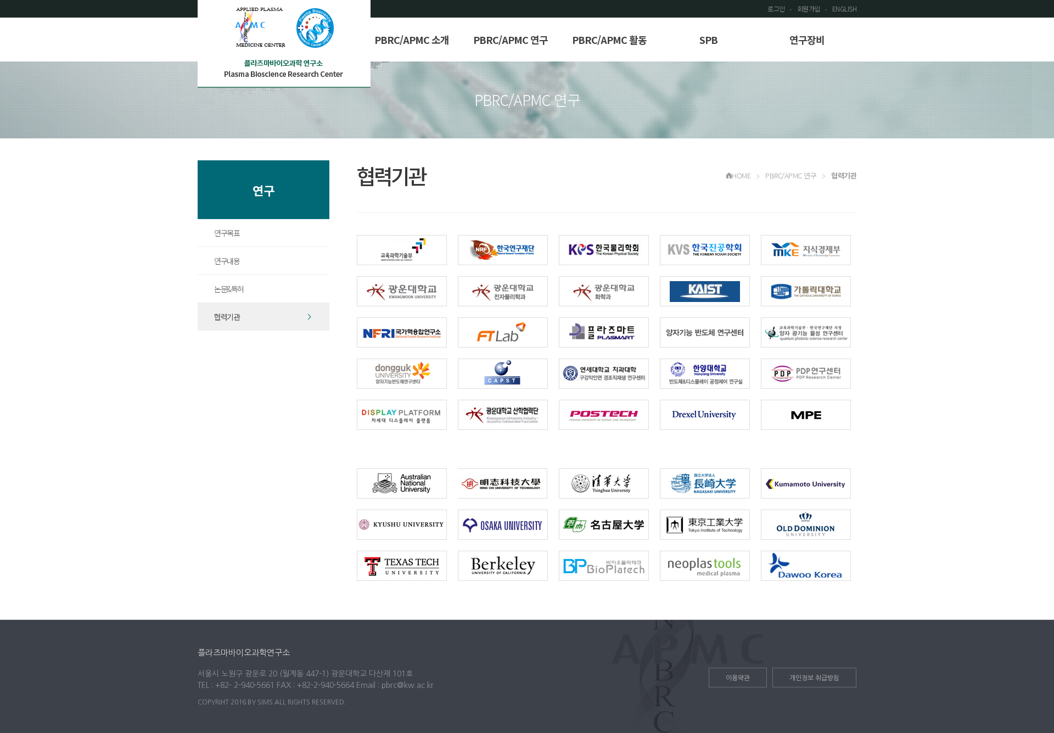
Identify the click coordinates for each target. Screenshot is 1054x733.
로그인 (776, 8)
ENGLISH (844, 8)
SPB (708, 39)
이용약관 (738, 678)
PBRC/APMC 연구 (510, 39)
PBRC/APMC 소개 (411, 39)
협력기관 (226, 316)
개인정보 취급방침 (814, 678)
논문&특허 (229, 288)
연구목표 (226, 232)
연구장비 (807, 39)
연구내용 (226, 260)
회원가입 (808, 8)
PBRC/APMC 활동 (609, 39)
